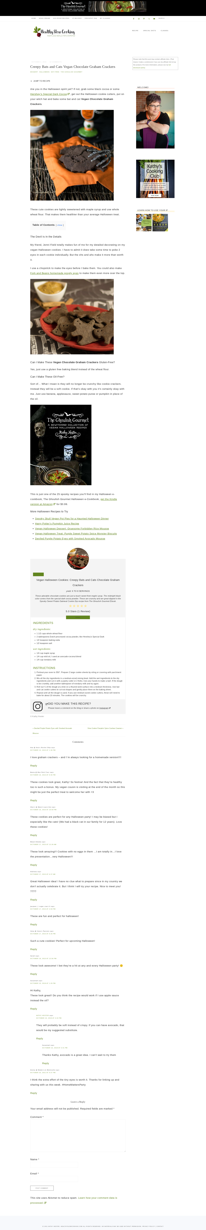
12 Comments (56, 62)
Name (34, 1159)
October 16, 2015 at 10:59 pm (43, 809)
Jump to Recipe (41, 81)
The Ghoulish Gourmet (71, 72)
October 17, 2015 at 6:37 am (42, 874)
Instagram (103, 708)
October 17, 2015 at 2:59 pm (43, 909)
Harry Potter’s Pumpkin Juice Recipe (57, 523)
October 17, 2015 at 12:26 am (43, 844)
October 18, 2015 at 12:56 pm (43, 958)
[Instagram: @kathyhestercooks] (40, 706)
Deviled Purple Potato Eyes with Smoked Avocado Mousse (70, 538)
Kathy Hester (42, 1015)
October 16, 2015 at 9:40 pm (43, 775)
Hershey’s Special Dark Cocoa (48, 94)
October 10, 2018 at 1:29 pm (43, 983)
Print (78, 617)
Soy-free (55, 72)
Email (34, 1173)
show (59, 225)
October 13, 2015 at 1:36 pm (43, 750)
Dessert (34, 72)
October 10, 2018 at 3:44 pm (49, 1018)
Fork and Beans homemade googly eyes (54, 273)
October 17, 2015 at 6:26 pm (43, 933)
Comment (37, 1117)
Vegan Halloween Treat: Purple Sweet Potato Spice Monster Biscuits (76, 533)
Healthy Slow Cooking (54, 32)
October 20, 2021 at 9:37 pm (43, 1072)
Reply (33, 765)
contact (160, 1226)
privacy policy (148, 1226)
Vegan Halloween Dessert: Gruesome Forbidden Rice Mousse (72, 528)
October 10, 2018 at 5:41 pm (54, 1048)
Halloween (44, 72)
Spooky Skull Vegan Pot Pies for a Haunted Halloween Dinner (72, 518)
